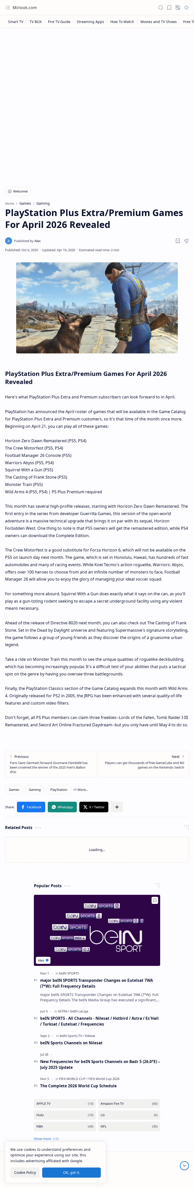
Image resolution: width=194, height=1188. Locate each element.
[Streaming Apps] (90, 21)
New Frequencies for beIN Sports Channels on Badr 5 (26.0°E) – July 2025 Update (100, 1064)
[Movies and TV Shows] (158, 21)
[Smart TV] (16, 21)
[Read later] (178, 241)
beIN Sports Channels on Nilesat (71, 1042)
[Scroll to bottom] (184, 1165)
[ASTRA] (63, 1011)
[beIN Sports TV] (72, 1035)
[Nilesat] (90, 1035)
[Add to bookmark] (155, 900)
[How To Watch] (122, 21)
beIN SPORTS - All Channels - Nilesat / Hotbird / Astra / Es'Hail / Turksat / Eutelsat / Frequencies (99, 1021)
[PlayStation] (58, 789)
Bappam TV (179, 1177)
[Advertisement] (97, 68)
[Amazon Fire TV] (129, 1103)
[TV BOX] (36, 21)
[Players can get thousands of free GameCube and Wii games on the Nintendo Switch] (143, 764)
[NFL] (129, 1126)
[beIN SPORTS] (69, 973)
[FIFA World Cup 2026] (103, 1078)
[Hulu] (65, 1115)
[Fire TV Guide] (59, 21)
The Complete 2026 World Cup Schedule (78, 1085)
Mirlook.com (25, 7)
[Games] (14, 789)
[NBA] (65, 1126)
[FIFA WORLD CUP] (73, 1078)
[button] (7, 7)
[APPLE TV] (65, 1103)
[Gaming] (34, 789)
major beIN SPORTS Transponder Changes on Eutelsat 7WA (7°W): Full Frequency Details (96, 983)
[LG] (129, 1115)
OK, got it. (71, 1172)
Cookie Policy (25, 1172)
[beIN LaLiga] (79, 1011)
